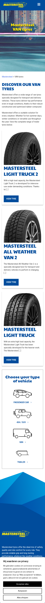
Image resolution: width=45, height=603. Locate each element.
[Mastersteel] (15, 7)
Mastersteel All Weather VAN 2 (20, 251)
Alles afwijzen (22, 598)
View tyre (11, 199)
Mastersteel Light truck (20, 332)
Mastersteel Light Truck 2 (21, 171)
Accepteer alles (22, 584)
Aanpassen (22, 591)
